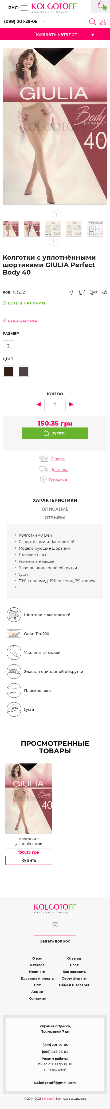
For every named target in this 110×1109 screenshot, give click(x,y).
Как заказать (74, 972)
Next (53, 241)
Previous (56, 214)
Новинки (37, 972)
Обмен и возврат (74, 985)
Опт (37, 985)
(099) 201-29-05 (55, 1045)
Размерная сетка (22, 321)
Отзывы (74, 958)
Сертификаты (74, 978)
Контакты (37, 998)
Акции (37, 992)
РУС (13, 7)
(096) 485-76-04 (55, 1052)
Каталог (37, 965)
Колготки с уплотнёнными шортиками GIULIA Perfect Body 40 (29, 841)
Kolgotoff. (48, 1098)
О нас (37, 958)
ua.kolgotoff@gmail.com (55, 1083)
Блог (74, 965)
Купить (28, 860)
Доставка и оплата (37, 978)
